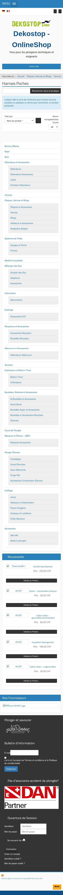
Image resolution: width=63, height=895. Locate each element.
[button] (55, 11)
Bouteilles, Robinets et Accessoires (21, 392)
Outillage (9, 490)
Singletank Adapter (19, 228)
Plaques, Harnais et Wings (39, 76)
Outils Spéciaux (17, 518)
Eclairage (9, 309)
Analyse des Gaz (18, 272)
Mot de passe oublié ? (14, 863)
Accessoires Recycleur (20, 333)
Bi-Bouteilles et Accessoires (23, 398)
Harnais (57, 76)
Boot (7, 156)
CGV (40, 878)
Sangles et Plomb (18, 245)
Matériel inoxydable (14, 260)
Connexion (11, 849)
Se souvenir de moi (16, 840)
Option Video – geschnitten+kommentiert (43, 616)
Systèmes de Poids (13, 238)
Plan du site (35, 878)
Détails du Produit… (32, 580)
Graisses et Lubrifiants (20, 513)
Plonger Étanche (12, 452)
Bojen (7, 151)
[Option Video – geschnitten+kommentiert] (17, 615)
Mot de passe (10, 831)
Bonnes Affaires (12, 146)
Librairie (8, 194)
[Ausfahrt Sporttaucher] (17, 566)
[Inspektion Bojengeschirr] (17, 642)
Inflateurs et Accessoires (21, 223)
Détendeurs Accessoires (21, 174)
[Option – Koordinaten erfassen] (17, 590)
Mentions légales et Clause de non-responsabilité (16, 878)
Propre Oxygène (18, 507)
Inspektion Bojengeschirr (43, 642)
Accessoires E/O (18, 316)
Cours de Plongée (13, 430)
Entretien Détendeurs (20, 185)
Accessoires (16, 283)
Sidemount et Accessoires (17, 348)
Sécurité (14, 535)
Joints (13, 179)
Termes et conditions (34, 760)
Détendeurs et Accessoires (17, 162)
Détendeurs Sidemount (21, 355)
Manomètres (16, 299)
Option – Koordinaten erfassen (43, 591)
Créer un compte (12, 854)
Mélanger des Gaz (13, 265)
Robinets (14, 420)
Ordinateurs (15, 382)
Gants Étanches (17, 464)
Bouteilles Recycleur (19, 338)
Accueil (21, 76)
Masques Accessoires (20, 442)
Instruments (10, 293)
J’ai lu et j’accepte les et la (30, 762)
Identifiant (8, 826)
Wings (13, 217)
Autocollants (16, 404)
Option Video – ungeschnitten (43, 666)
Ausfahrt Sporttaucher (43, 566)
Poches (13, 250)
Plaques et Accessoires (21, 207)
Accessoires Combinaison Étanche (26, 480)
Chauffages (15, 459)
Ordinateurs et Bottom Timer (18, 370)
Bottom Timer (16, 376)
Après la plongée (18, 540)
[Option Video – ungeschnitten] (17, 666)
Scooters (9, 364)
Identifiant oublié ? (12, 858)
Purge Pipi (15, 475)
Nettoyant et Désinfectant (22, 502)
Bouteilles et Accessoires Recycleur (26, 415)
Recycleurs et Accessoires (17, 326)
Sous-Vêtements (18, 469)
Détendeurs (15, 168)
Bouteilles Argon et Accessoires (25, 409)
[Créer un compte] (60, 11)
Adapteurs (15, 277)
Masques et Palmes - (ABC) (17, 435)
